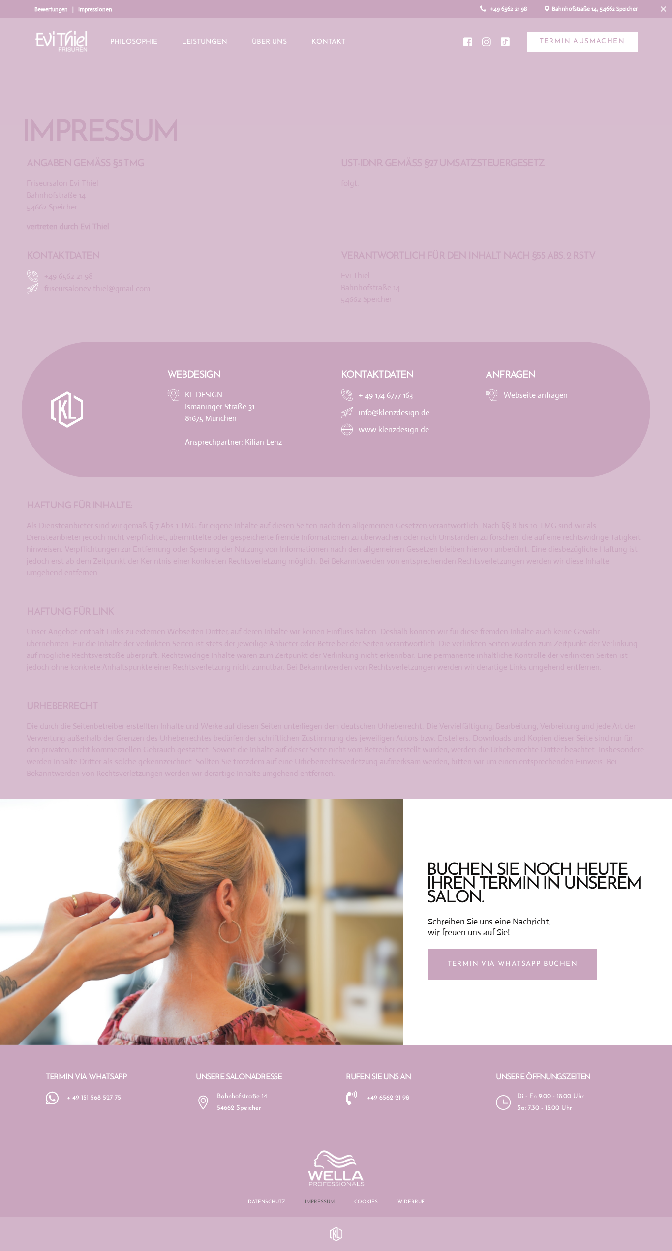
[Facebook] (467, 41)
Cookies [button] (366, 1202)
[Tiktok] (505, 41)
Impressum (320, 1202)
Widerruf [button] (411, 1202)
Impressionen (95, 9)
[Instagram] (486, 41)
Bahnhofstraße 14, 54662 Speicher (594, 9)
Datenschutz (266, 1202)
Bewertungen (51, 9)
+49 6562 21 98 (508, 9)
